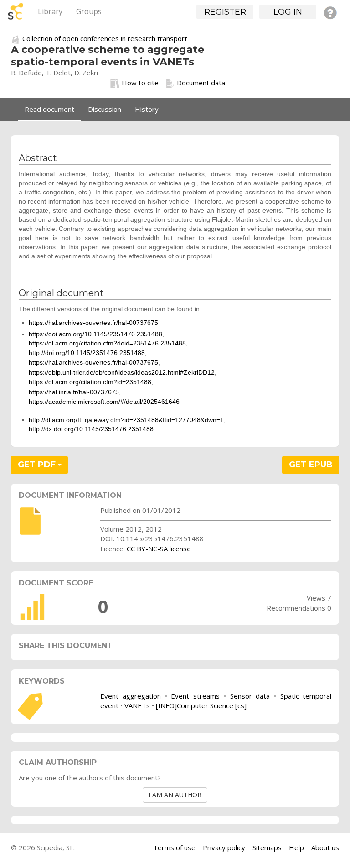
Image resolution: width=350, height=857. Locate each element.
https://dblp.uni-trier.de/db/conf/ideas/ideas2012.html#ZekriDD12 (122, 372)
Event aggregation (130, 695)
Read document (49, 109)
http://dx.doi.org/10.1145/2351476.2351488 (91, 429)
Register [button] (225, 12)
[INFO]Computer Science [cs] (201, 705)
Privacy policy (224, 847)
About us (325, 847)
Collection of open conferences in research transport (104, 38)
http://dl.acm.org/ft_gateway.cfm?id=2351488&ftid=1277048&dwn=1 (126, 419)
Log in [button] (287, 12)
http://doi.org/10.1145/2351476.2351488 (87, 352)
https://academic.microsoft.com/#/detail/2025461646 (104, 401)
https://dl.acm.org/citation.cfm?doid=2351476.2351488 (107, 343)
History (147, 109)
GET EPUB (311, 465)
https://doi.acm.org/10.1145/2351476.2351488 (95, 334)
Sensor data (250, 695)
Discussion (104, 109)
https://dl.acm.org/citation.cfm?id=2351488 (90, 382)
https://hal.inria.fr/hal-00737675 (74, 392)
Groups (89, 11)
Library (50, 11)
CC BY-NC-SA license (159, 548)
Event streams (195, 695)
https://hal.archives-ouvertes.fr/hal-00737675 (93, 322)
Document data (201, 82)
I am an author (175, 794)
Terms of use (174, 847)
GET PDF (38, 465)
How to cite (140, 82)
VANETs (137, 705)
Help (296, 847)
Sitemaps (267, 847)
